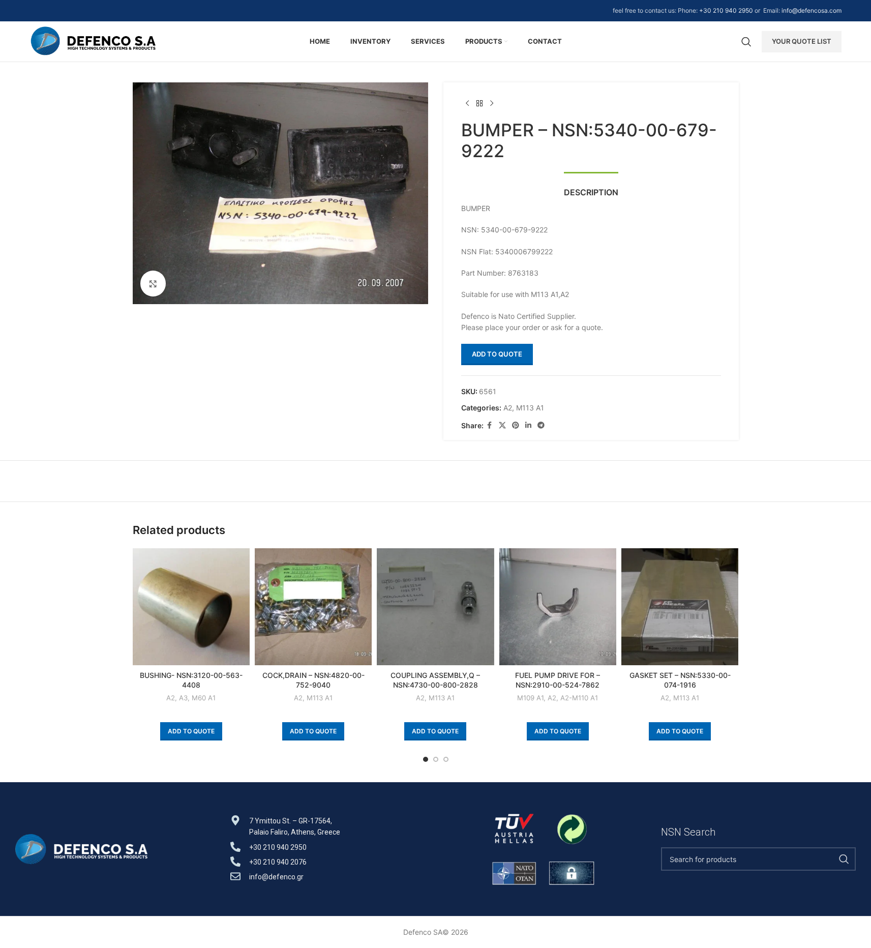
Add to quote (497, 354)
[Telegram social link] (541, 425)
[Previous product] (467, 104)
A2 (507, 407)
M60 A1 (204, 698)
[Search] (746, 42)
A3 (183, 698)
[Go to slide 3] (445, 759)
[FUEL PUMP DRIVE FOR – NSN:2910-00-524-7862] (557, 606)
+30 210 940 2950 (726, 10)
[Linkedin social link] (528, 425)
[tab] (591, 187)
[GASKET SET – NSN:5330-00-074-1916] (679, 606)
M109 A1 (530, 698)
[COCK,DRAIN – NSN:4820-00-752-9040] (313, 606)
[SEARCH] (844, 859)
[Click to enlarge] (153, 283)
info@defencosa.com (812, 10)
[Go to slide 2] (435, 759)
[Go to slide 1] (425, 759)
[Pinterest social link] (515, 425)
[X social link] (502, 425)
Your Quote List (801, 41)
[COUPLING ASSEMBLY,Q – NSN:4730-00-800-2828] (435, 606)
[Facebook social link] (490, 425)
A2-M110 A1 (579, 698)
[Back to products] (479, 104)
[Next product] (492, 104)
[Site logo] (93, 40)
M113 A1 (530, 407)
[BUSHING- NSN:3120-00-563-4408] (191, 606)
